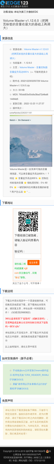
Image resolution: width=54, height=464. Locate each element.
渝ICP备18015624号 (35, 451)
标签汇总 (38, 457)
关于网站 (28, 457)
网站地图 (23, 460)
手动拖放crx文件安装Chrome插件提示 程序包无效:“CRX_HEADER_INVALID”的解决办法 (29, 375)
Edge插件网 (14, 4)
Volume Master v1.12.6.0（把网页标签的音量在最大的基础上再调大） (26, 24)
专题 (15, 460)
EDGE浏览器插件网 (13, 457)
